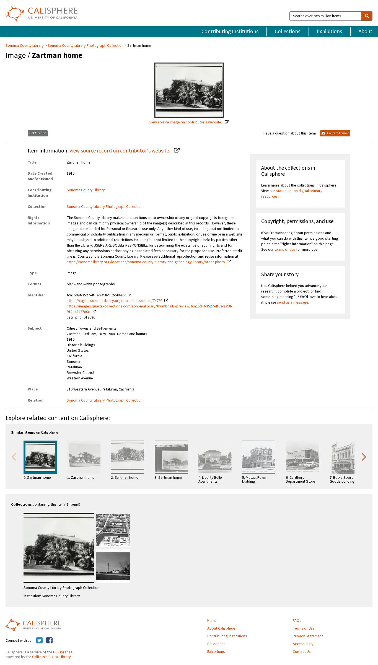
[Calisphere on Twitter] (39, 640)
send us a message (292, 302)
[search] (366, 16)
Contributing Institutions (229, 31)
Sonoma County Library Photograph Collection (85, 45)
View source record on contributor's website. (120, 151)
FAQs (297, 621)
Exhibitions (329, 31)
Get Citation (37, 133)
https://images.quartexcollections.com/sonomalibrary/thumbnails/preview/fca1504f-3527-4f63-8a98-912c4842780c (149, 309)
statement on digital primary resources (291, 193)
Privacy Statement (308, 636)
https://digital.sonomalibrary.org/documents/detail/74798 (114, 301)
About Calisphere (221, 628)
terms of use (285, 249)
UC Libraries (63, 652)
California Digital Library (51, 657)
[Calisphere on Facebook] (49, 640)
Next (364, 456)
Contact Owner (338, 133)
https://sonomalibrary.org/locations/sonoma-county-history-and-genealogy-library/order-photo (146, 262)
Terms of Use (304, 628)
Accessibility (303, 644)
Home (212, 621)
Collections (287, 31)
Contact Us (302, 652)
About (365, 31)
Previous (14, 456)
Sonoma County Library (25, 45)
